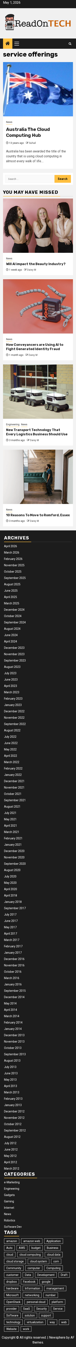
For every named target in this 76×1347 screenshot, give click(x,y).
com (56, 1261)
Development (46, 1275)
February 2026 (13, 559)
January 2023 (13, 705)
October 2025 (12, 571)
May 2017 (10, 927)
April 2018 (10, 895)
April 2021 (10, 825)
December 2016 (14, 959)
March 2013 (11, 1092)
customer (12, 1275)
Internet (9, 1207)
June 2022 (11, 743)
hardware (12, 1288)
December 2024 (14, 609)
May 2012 (10, 1155)
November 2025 (14, 565)
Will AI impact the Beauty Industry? (35, 264)
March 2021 (11, 832)
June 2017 (11, 921)
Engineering (12, 424)
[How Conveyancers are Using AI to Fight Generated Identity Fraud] (38, 306)
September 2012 (15, 1130)
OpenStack (13, 1302)
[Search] (70, 44)
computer (34, 1268)
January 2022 (13, 774)
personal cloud (36, 1302)
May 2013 (10, 1079)
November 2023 (14, 654)
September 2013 (15, 1054)
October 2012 (12, 1124)
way (52, 1322)
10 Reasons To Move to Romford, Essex (38, 515)
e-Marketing (12, 1182)
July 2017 (10, 914)
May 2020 (10, 882)
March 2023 (11, 692)
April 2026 (10, 546)
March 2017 (11, 940)
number (51, 1295)
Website (11, 1329)
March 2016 (11, 978)
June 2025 (11, 590)
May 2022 (10, 749)
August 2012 (12, 1136)
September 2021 (15, 800)
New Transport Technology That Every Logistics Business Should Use (36, 432)
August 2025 (12, 584)
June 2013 (11, 1073)
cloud (9, 1254)
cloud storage (15, 1261)
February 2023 (13, 698)
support (46, 1315)
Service (58, 1308)
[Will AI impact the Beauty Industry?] (38, 226)
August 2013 (12, 1060)
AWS (22, 1247)
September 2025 (15, 578)
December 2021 (14, 781)
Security (41, 1308)
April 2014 (10, 1009)
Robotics (9, 1220)
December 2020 (14, 851)
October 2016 (12, 971)
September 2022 (15, 724)
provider (11, 1308)
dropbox (11, 1281)
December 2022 (14, 711)
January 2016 (13, 984)
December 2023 (14, 647)
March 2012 (11, 1168)
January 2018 (13, 901)
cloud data (53, 1254)
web (64, 1322)
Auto (9, 1247)
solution (30, 1315)
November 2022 (14, 717)
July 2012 (10, 1143)
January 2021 (13, 844)
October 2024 (12, 616)
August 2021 (12, 806)
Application (53, 1241)
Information (32, 1288)
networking (32, 1295)
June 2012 (11, 1149)
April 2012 (10, 1162)
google (46, 1281)
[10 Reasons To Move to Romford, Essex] (38, 477)
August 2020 (12, 870)
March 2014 (11, 1016)
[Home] (7, 44)
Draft (64, 1275)
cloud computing (30, 1254)
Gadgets (9, 1195)
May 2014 (10, 1003)
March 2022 (11, 762)
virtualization (35, 1322)
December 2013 (14, 1035)
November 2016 (14, 965)
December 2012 (14, 1111)
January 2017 (13, 952)
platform (57, 1302)
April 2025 (10, 597)
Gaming (9, 1201)
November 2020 (14, 857)
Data (28, 1275)
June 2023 (11, 679)
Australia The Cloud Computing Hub (28, 132)
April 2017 (10, 933)
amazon (11, 1241)
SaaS (26, 1308)
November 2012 (14, 1117)
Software (12, 1315)
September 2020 (15, 863)
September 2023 (15, 660)
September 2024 (15, 622)
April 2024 (10, 641)
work (26, 1329)
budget (36, 1247)
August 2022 (12, 730)
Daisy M (31, 269)
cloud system (38, 1261)
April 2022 (10, 755)
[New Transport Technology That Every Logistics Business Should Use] (38, 391)
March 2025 (11, 603)
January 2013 (13, 1105)
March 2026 (11, 552)
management (55, 1288)
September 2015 (15, 990)
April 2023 (10, 686)
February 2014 (13, 1022)
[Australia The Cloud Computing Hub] (38, 89)
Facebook (29, 1281)
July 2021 (10, 813)
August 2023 (12, 666)
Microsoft (12, 1295)
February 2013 (13, 1098)
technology (13, 1322)
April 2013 (10, 1086)
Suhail (32, 143)
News (9, 122)
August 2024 (12, 628)
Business (52, 1247)
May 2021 (10, 819)
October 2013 (12, 1048)
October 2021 (12, 793)
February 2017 (13, 946)
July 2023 (10, 673)
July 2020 (10, 876)
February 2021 (13, 838)
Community (13, 1268)
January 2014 (13, 1028)
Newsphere (57, 1337)
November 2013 (14, 1041)
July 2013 (10, 1067)
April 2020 (10, 889)
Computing (53, 1268)
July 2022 (10, 736)
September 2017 (15, 908)
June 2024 (11, 635)
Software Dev (13, 1226)
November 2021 (14, 787)
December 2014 (14, 997)
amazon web (31, 1241)
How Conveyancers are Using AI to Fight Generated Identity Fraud (34, 347)
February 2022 (13, 768)
